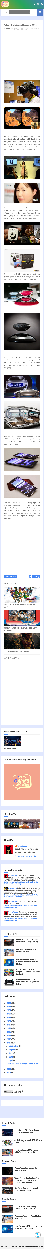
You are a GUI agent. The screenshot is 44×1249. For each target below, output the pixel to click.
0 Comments (34, 29)
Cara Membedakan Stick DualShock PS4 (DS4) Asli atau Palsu (28, 982)
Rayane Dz (12, 888)
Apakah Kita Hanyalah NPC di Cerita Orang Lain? (19, 606)
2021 (9, 1021)
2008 (9, 1073)
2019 (9, 1028)
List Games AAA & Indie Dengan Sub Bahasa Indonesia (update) (28, 972)
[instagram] (38, 4)
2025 (9, 1007)
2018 (9, 1032)
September (13, 1046)
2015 (9, 1043)
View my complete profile (25, 856)
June (11, 1057)
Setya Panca (22, 846)
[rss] (42, 4)
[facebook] (31, 4)
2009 (9, 1069)
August (12, 1049)
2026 (9, 1003)
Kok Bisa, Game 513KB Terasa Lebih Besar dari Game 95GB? (20, 629)
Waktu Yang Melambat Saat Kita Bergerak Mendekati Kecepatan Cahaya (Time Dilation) (26, 1180)
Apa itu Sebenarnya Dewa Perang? (16, 651)
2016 (9, 1039)
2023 (9, 1014)
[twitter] (34, 4)
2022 (9, 1017)
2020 (9, 1025)
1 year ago (18, 884)
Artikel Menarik (10, 577)
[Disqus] (22, 690)
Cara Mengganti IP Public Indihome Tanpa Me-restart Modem (27, 962)
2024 (9, 1010)
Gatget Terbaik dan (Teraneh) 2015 (23, 1064)
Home (4, 12)
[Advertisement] (22, 56)
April (11, 1060)
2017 (9, 1036)
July (11, 1053)
